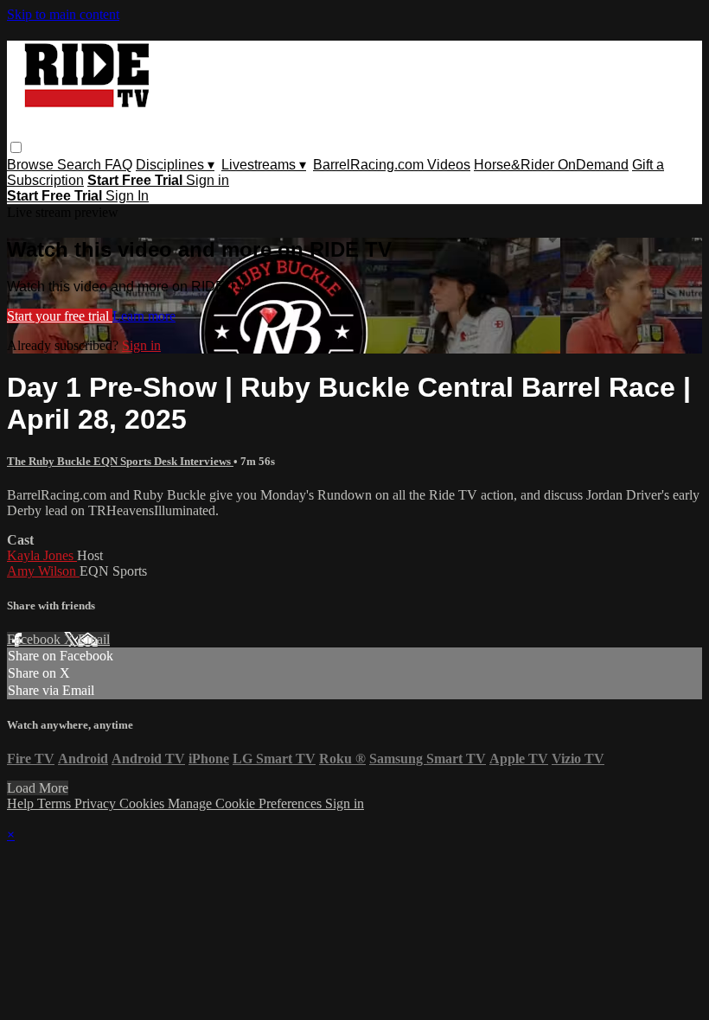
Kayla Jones (42, 555)
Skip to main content (63, 14)
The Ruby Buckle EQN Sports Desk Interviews (120, 461)
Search (81, 164)
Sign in (207, 180)
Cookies (143, 803)
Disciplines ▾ (175, 164)
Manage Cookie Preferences (246, 803)
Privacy (96, 803)
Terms (55, 803)
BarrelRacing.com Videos (391, 164)
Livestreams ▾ (263, 164)
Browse (32, 164)
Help (22, 803)
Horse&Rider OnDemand (551, 164)
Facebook (35, 639)
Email (94, 639)
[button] (16, 147)
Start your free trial (59, 316)
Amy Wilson (43, 571)
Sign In (127, 195)
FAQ (118, 164)
